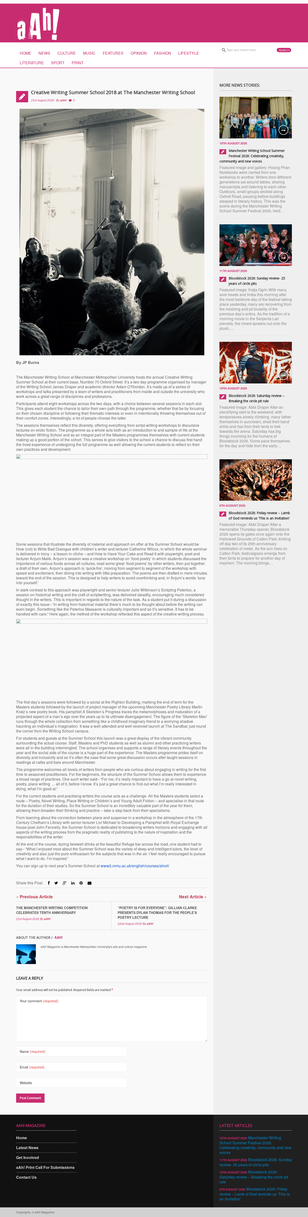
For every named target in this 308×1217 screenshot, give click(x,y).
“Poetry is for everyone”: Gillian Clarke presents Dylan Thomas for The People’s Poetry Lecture (157, 912)
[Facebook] (49, 883)
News (44, 53)
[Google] (64, 883)
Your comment (39, 1000)
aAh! (63, 100)
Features (113, 53)
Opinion (139, 53)
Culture (67, 53)
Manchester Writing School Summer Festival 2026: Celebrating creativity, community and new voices (252, 155)
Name (33, 1051)
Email (32, 1067)
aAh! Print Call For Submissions (45, 1167)
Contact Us (26, 1177)
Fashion (162, 53)
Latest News (27, 1147)
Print (77, 62)
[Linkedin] (73, 883)
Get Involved (27, 1157)
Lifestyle (188, 53)
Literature (32, 62)
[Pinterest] (81, 883)
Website (26, 1082)
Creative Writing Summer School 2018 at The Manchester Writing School (113, 92)
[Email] (89, 883)
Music (89, 53)
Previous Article (34, 896)
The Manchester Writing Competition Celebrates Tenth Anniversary (52, 910)
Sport (57, 62)
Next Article (193, 896)
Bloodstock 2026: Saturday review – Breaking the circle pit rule (253, 1177)
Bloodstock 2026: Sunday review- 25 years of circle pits (255, 1162)
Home (25, 53)
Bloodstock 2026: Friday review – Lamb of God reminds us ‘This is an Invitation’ (254, 1194)
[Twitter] (56, 883)
